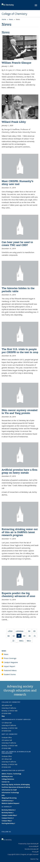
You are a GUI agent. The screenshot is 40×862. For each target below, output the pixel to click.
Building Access (7, 776)
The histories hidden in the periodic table (18, 289)
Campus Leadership (9, 815)
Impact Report (9, 666)
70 (30, 636)
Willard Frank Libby (14, 122)
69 (25, 636)
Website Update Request (10, 803)
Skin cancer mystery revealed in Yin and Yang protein (19, 411)
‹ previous (20, 631)
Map (3, 716)
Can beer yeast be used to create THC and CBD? (17, 243)
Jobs (3, 795)
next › (22, 640)
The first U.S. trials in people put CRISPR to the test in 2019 (20, 350)
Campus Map (7, 821)
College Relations (8, 779)
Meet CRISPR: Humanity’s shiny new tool (17, 182)
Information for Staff (9, 790)
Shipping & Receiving (9, 798)
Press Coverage (10, 658)
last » (29, 640)
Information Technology (10, 793)
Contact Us (5, 782)
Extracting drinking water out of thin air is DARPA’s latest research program (20, 532)
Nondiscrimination (31, 849)
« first (11, 631)
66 (9, 636)
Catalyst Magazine (11, 662)
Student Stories (10, 674)
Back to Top (34, 859)
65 (35, 631)
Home (4, 19)
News (11, 19)
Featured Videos (10, 670)
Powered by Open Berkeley (28, 844)
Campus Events (8, 818)
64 (30, 631)
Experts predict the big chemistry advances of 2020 (18, 594)
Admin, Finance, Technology (11, 774)
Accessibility (33, 846)
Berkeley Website (9, 810)
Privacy (35, 852)
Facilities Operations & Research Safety (16, 787)
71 (35, 636)
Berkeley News (8, 813)
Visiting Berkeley (8, 823)
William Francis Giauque (16, 62)
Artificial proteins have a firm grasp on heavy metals (19, 471)
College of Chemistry (14, 14)
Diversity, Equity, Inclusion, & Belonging (16, 784)
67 (14, 636)
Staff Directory (7, 801)
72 (14, 641)
